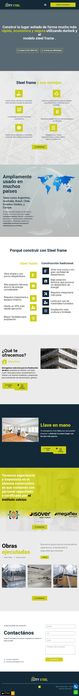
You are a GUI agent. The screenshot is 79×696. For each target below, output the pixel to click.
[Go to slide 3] (38, 521)
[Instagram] (39, 687)
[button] (45, 5)
